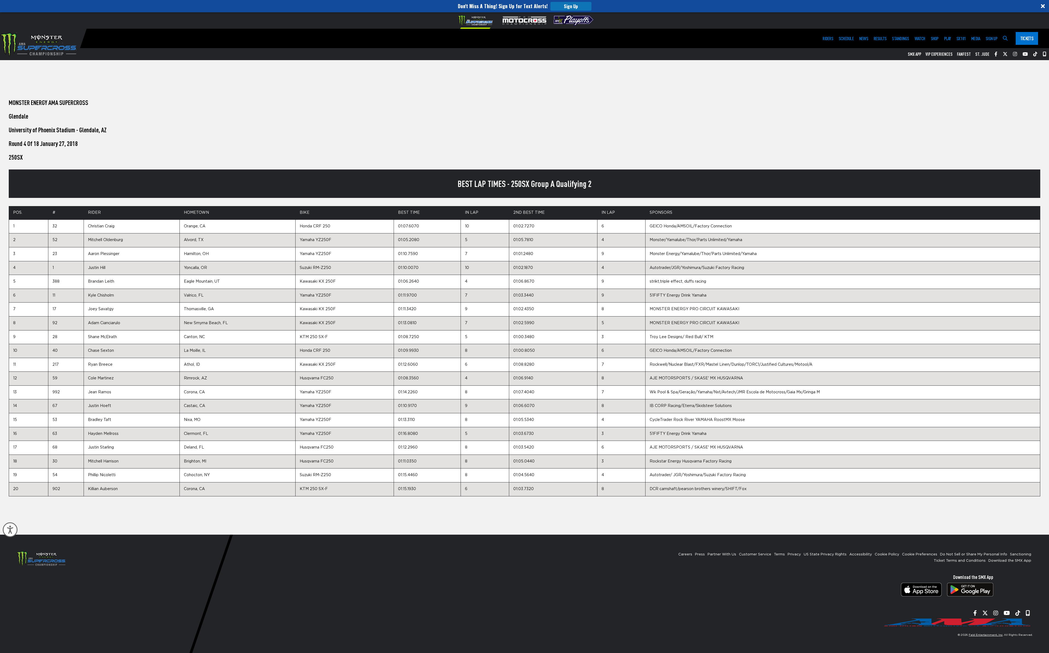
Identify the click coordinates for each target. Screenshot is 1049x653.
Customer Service (755, 554)
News (863, 38)
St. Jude (982, 54)
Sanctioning (1020, 554)
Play (947, 38)
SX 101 (961, 38)
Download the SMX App (1009, 561)
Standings (900, 38)
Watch (920, 38)
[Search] (1005, 38)
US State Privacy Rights (825, 554)
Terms (779, 554)
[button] (524, 6)
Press (700, 554)
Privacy (794, 554)
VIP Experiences (939, 54)
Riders (828, 38)
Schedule (846, 38)
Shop (935, 38)
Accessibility (860, 554)
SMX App (914, 54)
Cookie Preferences (919, 554)
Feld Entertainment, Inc (986, 635)
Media (975, 38)
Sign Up (571, 6)
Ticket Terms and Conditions (960, 561)
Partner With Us (722, 554)
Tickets (1026, 38)
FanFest (964, 54)
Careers (685, 554)
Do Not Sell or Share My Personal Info (973, 554)
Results (880, 38)
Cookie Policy (887, 554)
